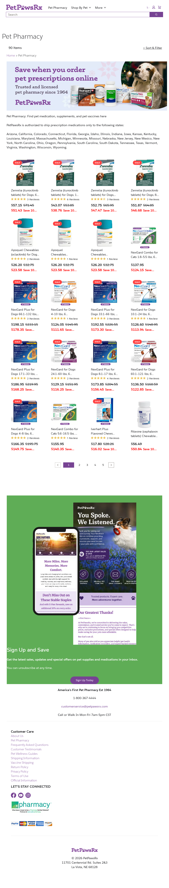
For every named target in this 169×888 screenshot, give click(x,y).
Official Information (24, 780)
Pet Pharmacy (57, 8)
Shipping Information (25, 758)
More (98, 8)
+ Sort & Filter (152, 48)
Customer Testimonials (26, 749)
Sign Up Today (84, 680)
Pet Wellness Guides (24, 754)
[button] (151, 7)
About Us (17, 736)
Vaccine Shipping (22, 762)
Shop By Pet (79, 8)
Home (11, 55)
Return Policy (19, 767)
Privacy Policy (19, 771)
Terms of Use (19, 776)
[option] (25, 186)
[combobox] (76, 14)
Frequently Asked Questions (30, 745)
